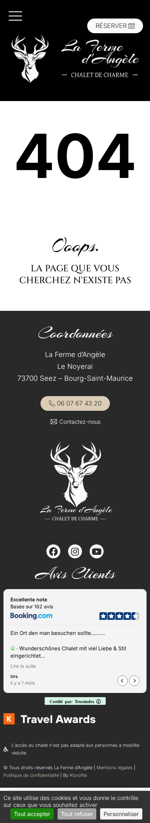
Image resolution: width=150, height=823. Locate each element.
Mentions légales (115, 767)
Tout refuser (77, 813)
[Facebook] (53, 551)
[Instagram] (75, 551)
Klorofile (78, 775)
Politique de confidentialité (31, 775)
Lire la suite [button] (23, 666)
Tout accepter (32, 813)
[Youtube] (97, 551)
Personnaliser (121, 813)
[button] (134, 680)
